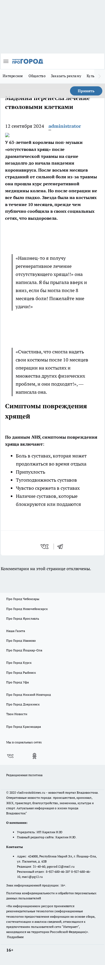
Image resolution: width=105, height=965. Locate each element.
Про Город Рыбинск (21, 672)
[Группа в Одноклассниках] (34, 756)
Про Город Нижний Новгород (28, 695)
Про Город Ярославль (22, 618)
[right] (99, 76)
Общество (37, 75)
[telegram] (62, 546)
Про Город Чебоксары (22, 599)
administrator (64, 126)
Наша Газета (15, 631)
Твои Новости (16, 714)
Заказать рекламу (66, 75)
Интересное (13, 75)
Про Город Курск (19, 663)
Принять (86, 90)
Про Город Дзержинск (23, 704)
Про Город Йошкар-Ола (24, 650)
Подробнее (15, 937)
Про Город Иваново (21, 640)
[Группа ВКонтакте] (10, 756)
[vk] (45, 546)
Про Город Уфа (17, 682)
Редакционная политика (24, 775)
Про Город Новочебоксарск (27, 609)
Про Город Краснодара (23, 727)
